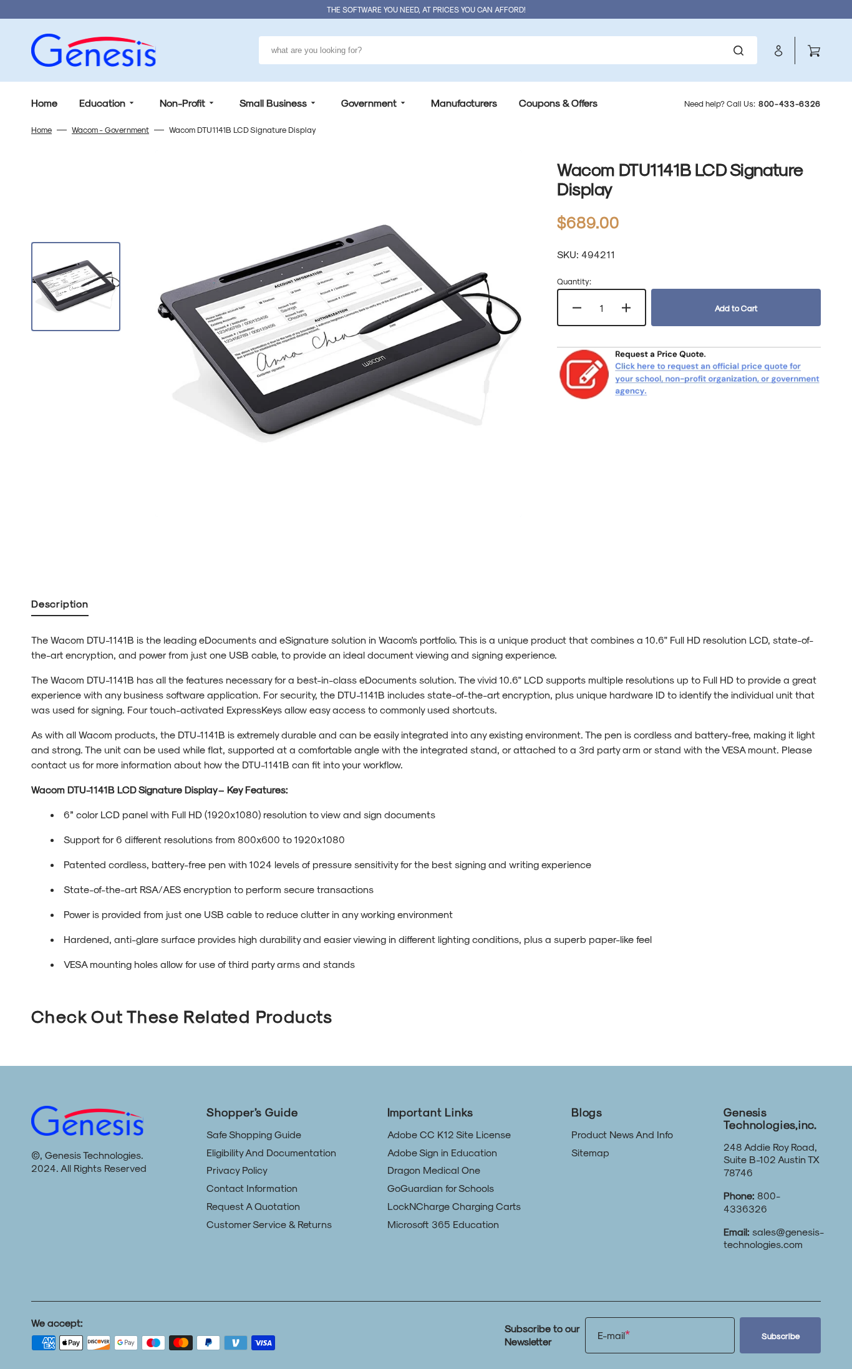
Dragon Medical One (433, 1170)
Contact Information (252, 1188)
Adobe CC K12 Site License (449, 1134)
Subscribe (781, 1335)
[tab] (60, 606)
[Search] (741, 50)
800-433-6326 (789, 103)
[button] (778, 50)
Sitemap (590, 1152)
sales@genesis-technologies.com (774, 1238)
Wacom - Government (110, 129)
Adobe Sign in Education (442, 1152)
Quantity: (574, 281)
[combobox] (508, 50)
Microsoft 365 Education (443, 1224)
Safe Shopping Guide (253, 1134)
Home (41, 129)
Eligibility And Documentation (271, 1152)
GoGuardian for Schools (440, 1188)
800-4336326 (752, 1201)
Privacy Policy (237, 1170)
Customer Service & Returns (269, 1224)
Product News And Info (622, 1134)
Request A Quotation (253, 1206)
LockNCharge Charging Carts (454, 1206)
